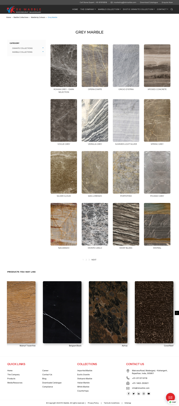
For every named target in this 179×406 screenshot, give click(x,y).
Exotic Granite (83, 374)
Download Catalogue (149, 2)
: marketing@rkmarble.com (124, 2)
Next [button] (177, 313)
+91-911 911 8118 (139, 378)
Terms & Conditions (111, 403)
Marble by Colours (38, 17)
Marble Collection (108, 9)
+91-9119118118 (101, 2)
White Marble (83, 387)
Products (11, 378)
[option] (26, 314)
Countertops (83, 391)
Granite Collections (22, 48)
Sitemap (128, 403)
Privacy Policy (93, 403)
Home (75, 9)
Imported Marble (84, 370)
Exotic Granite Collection (138, 9)
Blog (44, 378)
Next (93, 260)
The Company (87, 9)
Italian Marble (83, 383)
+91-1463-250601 (140, 383)
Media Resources (14, 383)
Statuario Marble (84, 378)
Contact (162, 9)
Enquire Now (167, 2)
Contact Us (47, 374)
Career (45, 370)
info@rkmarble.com (140, 388)
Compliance (47, 387)
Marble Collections (21, 17)
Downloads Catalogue (52, 383)
